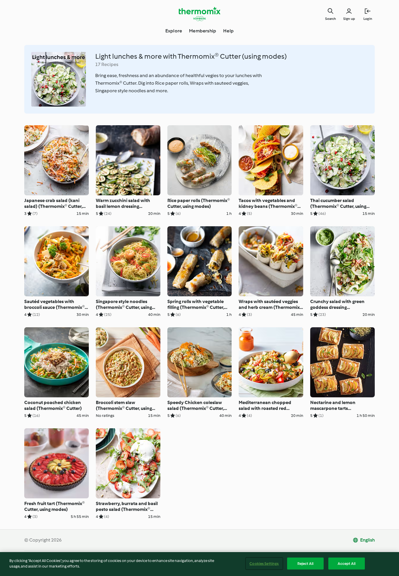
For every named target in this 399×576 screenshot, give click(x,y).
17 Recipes (106, 64)
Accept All (346, 563)
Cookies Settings (264, 563)
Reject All (305, 563)
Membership (202, 31)
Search (330, 19)
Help (228, 31)
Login (367, 19)
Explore (173, 31)
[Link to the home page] (199, 14)
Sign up (349, 19)
